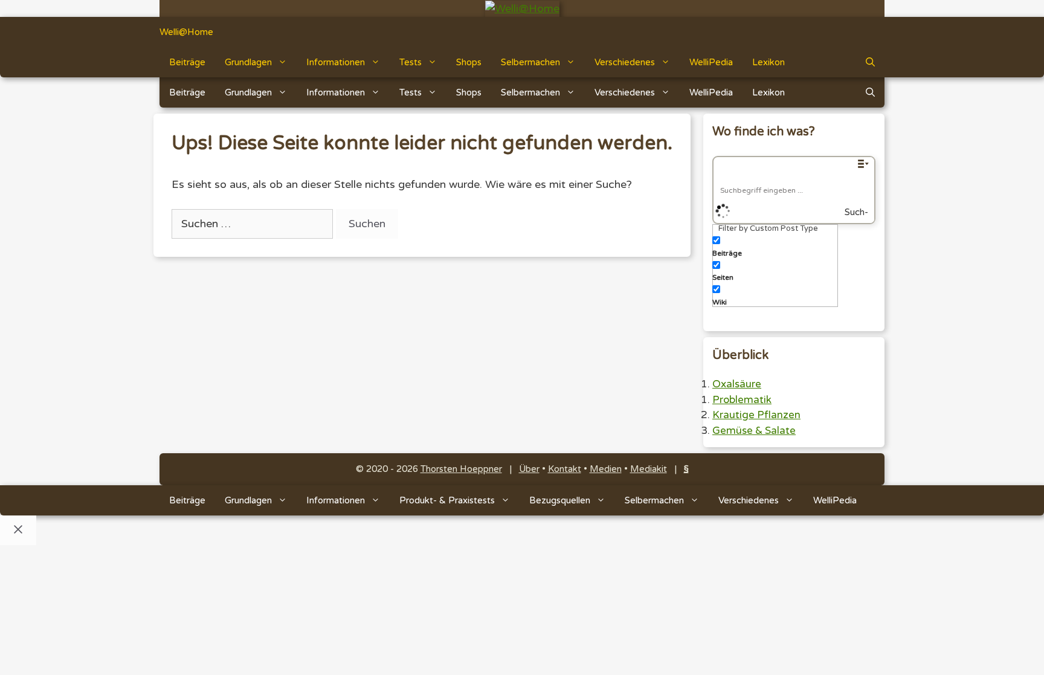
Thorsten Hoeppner (461, 468)
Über (529, 468)
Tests (410, 62)
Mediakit (648, 468)
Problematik (742, 399)
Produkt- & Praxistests (447, 500)
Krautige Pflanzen (756, 415)
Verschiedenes (624, 62)
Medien (606, 468)
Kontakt (564, 468)
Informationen (335, 62)
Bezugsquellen (559, 500)
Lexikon (768, 62)
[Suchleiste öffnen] (870, 62)
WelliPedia (711, 62)
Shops (469, 62)
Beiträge (187, 62)
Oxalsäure (736, 384)
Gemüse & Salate (754, 430)
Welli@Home (186, 32)
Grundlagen (248, 62)
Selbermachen (530, 62)
